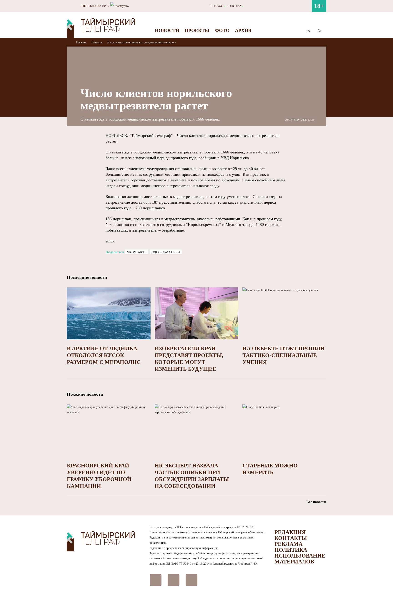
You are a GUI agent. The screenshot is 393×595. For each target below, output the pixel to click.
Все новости (316, 502)
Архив (243, 30)
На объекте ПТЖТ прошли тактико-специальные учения (283, 355)
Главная (81, 42)
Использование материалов (300, 559)
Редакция (290, 532)
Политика (291, 550)
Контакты (291, 538)
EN (308, 31)
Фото (222, 30)
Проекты (197, 30)
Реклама (288, 544)
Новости (167, 30)
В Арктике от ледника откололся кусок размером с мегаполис (104, 355)
